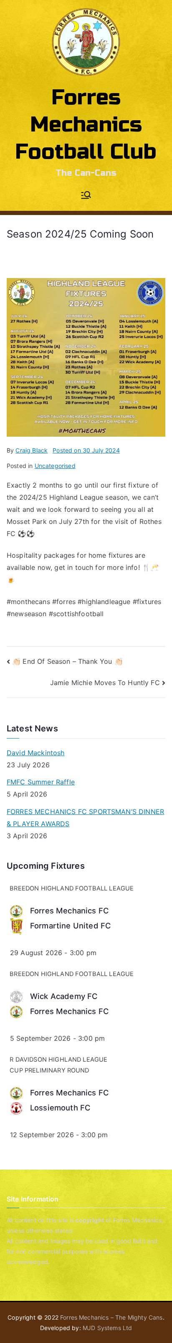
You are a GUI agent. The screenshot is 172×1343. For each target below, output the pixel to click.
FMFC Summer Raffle (41, 782)
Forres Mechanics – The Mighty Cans (111, 1317)
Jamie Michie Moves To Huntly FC (105, 682)
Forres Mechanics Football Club (86, 124)
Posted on (86, 450)
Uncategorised (55, 465)
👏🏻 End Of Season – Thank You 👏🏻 (67, 661)
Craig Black (31, 450)
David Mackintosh (36, 753)
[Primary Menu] (86, 195)
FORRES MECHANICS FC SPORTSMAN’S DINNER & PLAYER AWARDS (85, 817)
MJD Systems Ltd (107, 1327)
